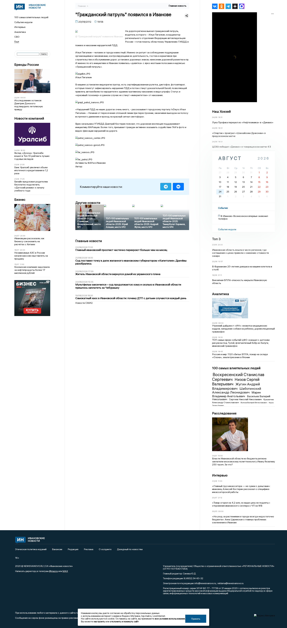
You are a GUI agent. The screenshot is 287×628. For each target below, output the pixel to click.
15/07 (16, 264)
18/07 (16, 250)
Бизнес (19, 199)
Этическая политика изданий (30, 549)
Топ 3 (216, 239)
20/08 (214, 261)
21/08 (16, 164)
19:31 (220, 117)
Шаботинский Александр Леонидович (236, 390)
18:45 (220, 351)
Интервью (20, 26)
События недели (23, 22)
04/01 (214, 456)
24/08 (17, 150)
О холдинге (105, 549)
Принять (195, 618)
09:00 (23, 97)
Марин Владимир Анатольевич (236, 394)
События (223, 207)
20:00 (22, 250)
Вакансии (57, 549)
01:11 (220, 275)
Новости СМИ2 (84, 302)
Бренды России (26, 64)
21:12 (220, 497)
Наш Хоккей (221, 111)
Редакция (73, 549)
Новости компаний (29, 118)
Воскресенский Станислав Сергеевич (238, 377)
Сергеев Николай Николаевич (245, 399)
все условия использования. (170, 618)
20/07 (214, 497)
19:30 (220, 337)
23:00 (220, 245)
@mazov (53, 571)
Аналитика (20, 31)
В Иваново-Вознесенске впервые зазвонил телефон (243, 217)
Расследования (224, 413)
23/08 (214, 337)
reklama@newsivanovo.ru (230, 583)
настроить (99, 621)
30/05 (214, 511)
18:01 (220, 128)
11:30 (22, 264)
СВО (16, 36)
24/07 (16, 236)
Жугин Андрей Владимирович (236, 386)
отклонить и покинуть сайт (124, 621)
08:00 (220, 323)
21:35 (22, 164)
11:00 (220, 481)
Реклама (88, 549)
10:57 (220, 261)
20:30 (22, 236)
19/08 (214, 275)
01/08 (214, 481)
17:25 (22, 179)
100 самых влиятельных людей (31, 17)
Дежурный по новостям (130, 549)
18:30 (22, 150)
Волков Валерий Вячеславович (254, 402)
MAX (65, 571)
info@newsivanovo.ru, (205, 583)
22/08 (16, 97)
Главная (82, 6)
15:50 (220, 456)
